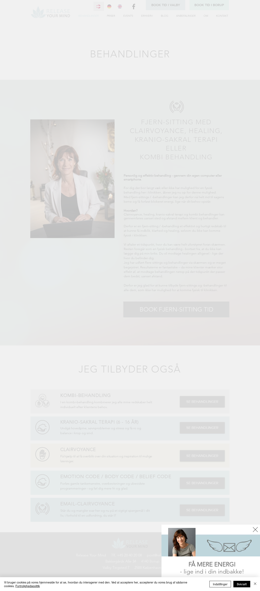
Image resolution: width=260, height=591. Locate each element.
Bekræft (242, 584)
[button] (255, 529)
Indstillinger (220, 584)
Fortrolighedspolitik (27, 586)
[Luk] (255, 584)
